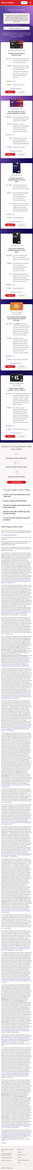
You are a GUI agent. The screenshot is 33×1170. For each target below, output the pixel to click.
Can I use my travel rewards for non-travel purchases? (15, 519)
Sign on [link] (24, 2)
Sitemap (19, 1152)
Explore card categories (15, 28)
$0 (13, 356)
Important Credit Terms (16, 88)
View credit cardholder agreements (9, 535)
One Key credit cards (18, 217)
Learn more (22, 92)
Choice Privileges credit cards (20, 359)
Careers (19, 1157)
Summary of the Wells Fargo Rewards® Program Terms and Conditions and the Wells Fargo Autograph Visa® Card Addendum (14, 664)
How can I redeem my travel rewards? (14, 501)
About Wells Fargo (22, 1154)
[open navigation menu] (30, 2)
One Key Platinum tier (9, 950)
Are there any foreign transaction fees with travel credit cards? (16, 506)
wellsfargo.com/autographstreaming (10, 655)
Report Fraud (20, 1149)
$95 (14, 425)
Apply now (10, 92)
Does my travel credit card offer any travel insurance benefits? (15, 512)
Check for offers (16, 482)
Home (19, 1162)
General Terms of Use (6, 1160)
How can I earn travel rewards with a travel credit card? (15, 495)
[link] (7, 2)
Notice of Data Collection (6, 1157)
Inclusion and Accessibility (23, 1160)
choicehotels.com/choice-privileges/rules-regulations (12, 1043)
